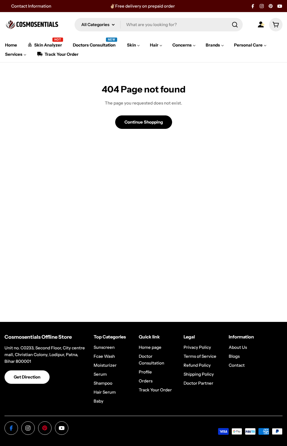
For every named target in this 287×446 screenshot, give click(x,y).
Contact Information (31, 6)
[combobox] (159, 24)
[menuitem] (11, 45)
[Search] (235, 24)
